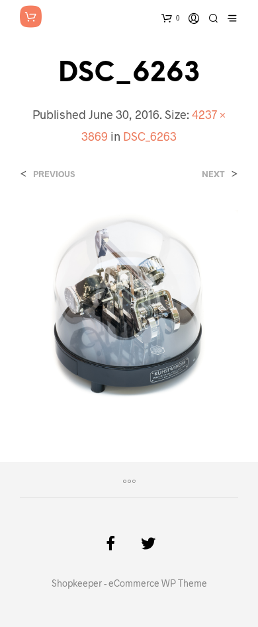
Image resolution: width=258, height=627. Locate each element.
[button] (129, 309)
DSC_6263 (150, 136)
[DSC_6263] (129, 307)
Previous (54, 174)
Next (213, 174)
